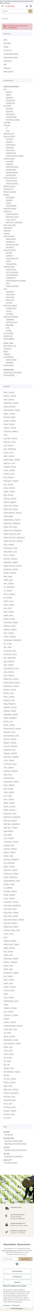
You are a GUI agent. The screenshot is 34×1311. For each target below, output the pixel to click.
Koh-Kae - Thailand (10, 636)
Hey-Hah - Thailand (10, 573)
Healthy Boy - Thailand (11, 569)
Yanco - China (8, 1103)
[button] (27, 6)
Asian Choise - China (10, 909)
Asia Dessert (10, 247)
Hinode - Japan (8, 580)
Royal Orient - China (10, 813)
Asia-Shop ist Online (10, 1162)
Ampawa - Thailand (10, 396)
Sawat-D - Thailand (10, 852)
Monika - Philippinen (10, 718)
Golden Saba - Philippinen (12, 523)
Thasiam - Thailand (10, 1022)
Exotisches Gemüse (12, 183)
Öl (6, 128)
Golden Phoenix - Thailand (12, 520)
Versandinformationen (11, 57)
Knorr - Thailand (9, 633)
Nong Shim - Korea (9, 750)
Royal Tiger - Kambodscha (12, 824)
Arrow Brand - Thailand (11, 902)
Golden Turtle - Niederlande (12, 530)
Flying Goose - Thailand (11, 481)
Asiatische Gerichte (10, 250)
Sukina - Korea (8, 983)
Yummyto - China (9, 1114)
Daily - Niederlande (10, 449)
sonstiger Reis (10, 103)
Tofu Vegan (7, 122)
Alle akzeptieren (17, 1271)
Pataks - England (9, 792)
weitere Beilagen (11, 205)
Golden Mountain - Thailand (12, 512)
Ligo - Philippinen (9, 661)
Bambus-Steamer (11, 360)
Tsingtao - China (9, 1068)
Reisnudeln (9, 111)
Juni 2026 (6, 1132)
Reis (5, 89)
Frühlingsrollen (10, 278)
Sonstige (8, 330)
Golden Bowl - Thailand (11, 403)
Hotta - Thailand (9, 583)
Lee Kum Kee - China (10, 654)
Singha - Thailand (9, 866)
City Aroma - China (9, 442)
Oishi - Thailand (9, 767)
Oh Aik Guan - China (10, 764)
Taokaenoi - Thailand (10, 1008)
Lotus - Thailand (9, 672)
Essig (7, 131)
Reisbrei (8, 261)
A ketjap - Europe (9, 884)
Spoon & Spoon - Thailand (12, 410)
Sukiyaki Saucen (11, 153)
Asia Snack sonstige (12, 244)
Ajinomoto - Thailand (10, 891)
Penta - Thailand (9, 799)
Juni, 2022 (7, 1153)
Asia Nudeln (7, 106)
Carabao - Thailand (10, 420)
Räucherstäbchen (9, 375)
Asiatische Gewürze (12, 214)
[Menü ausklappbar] (2, 5)
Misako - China (8, 965)
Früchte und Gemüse (10, 178)
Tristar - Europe (9, 1054)
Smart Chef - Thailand (10, 870)
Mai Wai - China (9, 693)
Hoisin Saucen (10, 150)
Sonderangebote (9, 339)
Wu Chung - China (9, 1096)
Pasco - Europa (8, 788)
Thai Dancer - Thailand (11, 1015)
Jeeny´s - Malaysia (9, 594)
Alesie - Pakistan (9, 399)
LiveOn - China (8, 955)
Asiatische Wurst (11, 269)
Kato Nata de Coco (11, 322)
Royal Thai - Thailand (10, 820)
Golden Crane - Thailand (11, 944)
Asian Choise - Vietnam (11, 916)
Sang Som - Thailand (10, 849)
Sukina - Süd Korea (10, 987)
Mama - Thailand (9, 696)
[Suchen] (30, 11)
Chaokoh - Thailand (10, 428)
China (5, 435)
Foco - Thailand (8, 484)
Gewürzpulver (8, 228)
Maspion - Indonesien (10, 962)
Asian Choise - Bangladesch (12, 905)
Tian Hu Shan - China (10, 1029)
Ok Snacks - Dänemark (11, 771)
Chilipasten (9, 164)
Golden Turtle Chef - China (12, 534)
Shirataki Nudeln (11, 117)
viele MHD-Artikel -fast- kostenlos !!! (15, 1150)
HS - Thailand (8, 590)
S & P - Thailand (9, 838)
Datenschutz (16, 1305)
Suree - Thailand (9, 997)
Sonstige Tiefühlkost (12, 286)
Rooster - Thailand (9, 810)
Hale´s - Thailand (9, 555)
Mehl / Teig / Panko (10, 225)
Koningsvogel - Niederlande (12, 640)
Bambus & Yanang (9, 186)
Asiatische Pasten (9, 158)
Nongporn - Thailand (10, 753)
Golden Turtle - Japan (10, 527)
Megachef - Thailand (10, 707)
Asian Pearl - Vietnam (10, 923)
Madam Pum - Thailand (11, 679)
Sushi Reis (9, 303)
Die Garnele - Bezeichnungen (13, 1141)
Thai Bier (9, 311)
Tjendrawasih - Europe (11, 1040)
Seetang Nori (10, 291)
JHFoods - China (9, 601)
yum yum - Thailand (10, 1110)
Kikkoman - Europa (9, 626)
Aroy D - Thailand (9, 898)
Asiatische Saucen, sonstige (14, 156)
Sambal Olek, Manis (12, 167)
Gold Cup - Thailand (10, 498)
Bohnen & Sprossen (10, 192)
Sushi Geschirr (10, 294)
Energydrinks (10, 319)
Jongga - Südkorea (9, 948)
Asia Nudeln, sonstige (13, 119)
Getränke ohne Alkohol (11, 316)
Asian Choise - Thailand (11, 912)
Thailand (6, 1018)
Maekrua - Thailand (10, 689)
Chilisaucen (9, 139)
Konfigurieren (17, 1277)
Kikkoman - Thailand (10, 629)
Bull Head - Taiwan (9, 417)
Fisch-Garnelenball (12, 275)
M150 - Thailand (9, 675)
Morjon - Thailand (9, 725)
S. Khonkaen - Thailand (11, 842)
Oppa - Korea (8, 774)
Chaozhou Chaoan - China (12, 930)
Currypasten (10, 161)
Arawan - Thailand (9, 895)
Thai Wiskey (9, 314)
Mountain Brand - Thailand (12, 728)
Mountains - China (9, 732)
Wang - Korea (8, 1086)
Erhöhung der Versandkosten (13, 1156)
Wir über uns (8, 50)
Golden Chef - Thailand (11, 505)
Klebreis (8, 95)
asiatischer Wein (11, 308)
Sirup (7, 327)
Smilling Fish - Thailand (11, 873)
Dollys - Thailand (9, 456)
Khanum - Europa (9, 619)
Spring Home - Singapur (11, 972)
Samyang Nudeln (11, 264)
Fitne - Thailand (9, 477)
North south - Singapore (11, 757)
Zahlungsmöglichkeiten (11, 54)
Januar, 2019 (8, 1160)
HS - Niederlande (9, 587)
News (5, 39)
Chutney (8, 203)
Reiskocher (7, 354)
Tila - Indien (7, 1033)
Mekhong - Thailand (10, 711)
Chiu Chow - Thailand (10, 438)
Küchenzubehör (9, 365)
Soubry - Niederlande (10, 877)
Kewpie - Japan (8, 615)
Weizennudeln (10, 114)
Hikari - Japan (8, 576)
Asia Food (9, 253)
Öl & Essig (7, 125)
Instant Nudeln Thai (12, 258)
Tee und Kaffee (8, 333)
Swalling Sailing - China (11, 1001)
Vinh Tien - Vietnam (10, 1079)
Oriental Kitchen (9, 778)
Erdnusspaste (10, 197)
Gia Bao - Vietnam (9, 488)
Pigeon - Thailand (9, 803)
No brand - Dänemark (10, 746)
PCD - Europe (8, 796)
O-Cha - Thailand (9, 760)
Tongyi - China (8, 1047)
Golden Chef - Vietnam (11, 509)
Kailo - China (8, 608)
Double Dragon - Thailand (12, 459)
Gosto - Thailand (9, 544)
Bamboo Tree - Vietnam (11, 926)
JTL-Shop (20, 1308)
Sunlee (6, 994)
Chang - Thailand (9, 424)
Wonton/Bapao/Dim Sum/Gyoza (16, 280)
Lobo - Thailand (8, 665)
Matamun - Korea (9, 700)
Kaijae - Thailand (9, 604)
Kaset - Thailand (9, 612)
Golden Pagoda (8, 516)
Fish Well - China (9, 474)
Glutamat (6, 233)
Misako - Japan (8, 969)
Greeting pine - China (10, 548)
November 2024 (9, 1138)
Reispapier (9, 200)
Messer (6, 351)
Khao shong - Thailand (11, 622)
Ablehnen (17, 1282)
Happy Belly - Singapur (11, 562)
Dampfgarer (10, 362)
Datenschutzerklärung (9, 1250)
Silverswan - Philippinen (11, 859)
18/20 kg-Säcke (10, 100)
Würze (8, 283)
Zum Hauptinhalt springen (8, 1)
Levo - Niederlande (10, 658)
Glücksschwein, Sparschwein (13, 372)
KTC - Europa (8, 643)
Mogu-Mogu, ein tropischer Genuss (15, 1144)
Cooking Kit (9, 255)
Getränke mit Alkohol (10, 305)
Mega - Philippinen (10, 704)
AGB (5, 64)
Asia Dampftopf (8, 357)
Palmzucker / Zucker (12, 217)
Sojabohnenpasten (12, 172)
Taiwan (6, 1004)
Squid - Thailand (9, 980)
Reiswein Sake (8, 336)
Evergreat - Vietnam (10, 466)
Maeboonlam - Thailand (11, 686)
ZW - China (7, 1117)
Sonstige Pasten (11, 175)
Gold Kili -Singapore (10, 502)
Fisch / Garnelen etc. (12, 272)
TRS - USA (7, 1064)
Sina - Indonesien (9, 863)
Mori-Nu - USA (8, 721)
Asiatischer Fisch (9, 133)
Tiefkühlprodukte (9, 266)
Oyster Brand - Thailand (11, 781)
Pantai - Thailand (9, 785)
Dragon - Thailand (9, 413)
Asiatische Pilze (8, 189)
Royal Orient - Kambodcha (12, 817)
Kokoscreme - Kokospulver (14, 222)
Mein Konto (7, 43)
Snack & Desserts (9, 236)
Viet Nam (6, 1075)
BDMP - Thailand (9, 392)
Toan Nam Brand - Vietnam (12, 1043)
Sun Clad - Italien (9, 990)
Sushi (5, 289)
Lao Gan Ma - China (10, 650)
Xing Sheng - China (10, 1100)
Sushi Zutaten (10, 297)
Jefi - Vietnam (8, 597)
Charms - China (8, 934)
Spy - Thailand (8, 976)
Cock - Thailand (8, 445)
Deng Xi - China (8, 452)
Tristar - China (8, 1050)
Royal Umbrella (8, 831)
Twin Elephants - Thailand (12, 1071)
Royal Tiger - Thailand (10, 827)
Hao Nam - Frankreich (10, 558)
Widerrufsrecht (8, 71)
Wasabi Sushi (10, 300)
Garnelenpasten (11, 169)
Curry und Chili (10, 219)
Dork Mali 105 (8, 1134)
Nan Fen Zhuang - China (11, 735)
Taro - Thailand (8, 1011)
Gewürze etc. (8, 211)
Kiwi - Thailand (8, 951)
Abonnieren (25, 1259)
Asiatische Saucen (9, 136)
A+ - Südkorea (8, 888)
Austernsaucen (10, 144)
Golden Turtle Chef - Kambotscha (14, 537)
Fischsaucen (10, 147)
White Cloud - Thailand (11, 1089)
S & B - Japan (8, 834)
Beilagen (6, 194)
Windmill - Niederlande (11, 1093)
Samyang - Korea (9, 845)
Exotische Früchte (11, 181)
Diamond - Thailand (10, 941)
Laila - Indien (8, 647)
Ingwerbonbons (11, 239)
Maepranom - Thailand (11, 958)
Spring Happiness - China (12, 880)
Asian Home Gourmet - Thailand (14, 919)
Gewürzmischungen (10, 208)
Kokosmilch (7, 230)
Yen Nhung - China (10, 1107)
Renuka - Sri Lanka (9, 806)
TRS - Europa (8, 1057)
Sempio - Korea (8, 856)
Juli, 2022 (6, 1147)
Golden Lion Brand (9, 406)
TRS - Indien (7, 1061)
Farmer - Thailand (9, 470)
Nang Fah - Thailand (10, 739)
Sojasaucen (9, 142)
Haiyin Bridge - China (10, 551)
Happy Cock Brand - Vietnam (13, 566)
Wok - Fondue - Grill (10, 346)
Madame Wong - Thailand (12, 682)
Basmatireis (9, 97)
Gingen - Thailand (9, 491)
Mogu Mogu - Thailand (11, 714)
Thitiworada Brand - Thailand (13, 1025)
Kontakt (6, 47)
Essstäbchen (8, 348)
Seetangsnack (10, 242)
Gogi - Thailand (8, 495)
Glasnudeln (9, 108)
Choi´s (6, 937)
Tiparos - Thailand (9, 1036)
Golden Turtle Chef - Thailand (13, 541)
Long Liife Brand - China (11, 668)
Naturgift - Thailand (10, 742)
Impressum (6, 1305)
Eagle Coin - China (9, 463)
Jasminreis (9, 92)
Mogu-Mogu (10, 325)
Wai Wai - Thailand (9, 1082)
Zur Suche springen (23, 1)
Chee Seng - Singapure (11, 431)
